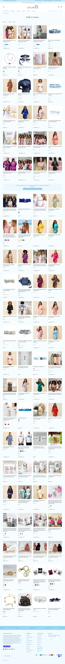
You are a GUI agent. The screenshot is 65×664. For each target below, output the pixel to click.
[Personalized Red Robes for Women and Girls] (55, 410)
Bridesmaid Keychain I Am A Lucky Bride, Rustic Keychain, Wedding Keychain (24, 580)
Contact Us (39, 640)
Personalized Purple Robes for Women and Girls (24, 265)
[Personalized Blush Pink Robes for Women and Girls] (10, 358)
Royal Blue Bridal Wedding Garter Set (24, 209)
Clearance (33, 10)
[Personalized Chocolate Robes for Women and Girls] (55, 281)
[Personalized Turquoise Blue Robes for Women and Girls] (55, 226)
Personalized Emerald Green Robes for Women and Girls (39, 394)
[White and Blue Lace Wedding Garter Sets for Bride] (55, 85)
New (9, 10)
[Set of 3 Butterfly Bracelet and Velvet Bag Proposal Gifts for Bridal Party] (55, 548)
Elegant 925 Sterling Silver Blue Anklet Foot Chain (9, 68)
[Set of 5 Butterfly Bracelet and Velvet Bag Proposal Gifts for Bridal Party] (25, 548)
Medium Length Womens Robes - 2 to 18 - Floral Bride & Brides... (9, 41)
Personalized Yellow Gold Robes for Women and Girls (39, 235)
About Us (27, 635)
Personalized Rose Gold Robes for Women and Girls (40, 317)
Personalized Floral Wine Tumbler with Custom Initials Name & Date (24, 476)
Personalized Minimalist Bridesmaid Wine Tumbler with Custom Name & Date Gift (40, 476)
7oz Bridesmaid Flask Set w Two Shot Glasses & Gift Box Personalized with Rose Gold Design (24, 609)
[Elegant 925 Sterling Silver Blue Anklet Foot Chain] (10, 59)
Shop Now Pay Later (29, 644)
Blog (38, 651)
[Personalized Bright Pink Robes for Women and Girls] (55, 256)
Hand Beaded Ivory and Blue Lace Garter (9, 340)
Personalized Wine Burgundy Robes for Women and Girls (39, 290)
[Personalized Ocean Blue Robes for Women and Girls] (55, 332)
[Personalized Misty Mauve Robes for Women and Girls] (55, 308)
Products (23, 10)
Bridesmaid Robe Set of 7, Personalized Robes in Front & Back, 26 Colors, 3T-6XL (9, 210)
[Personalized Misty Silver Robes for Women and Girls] (25, 385)
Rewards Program (51, 10)
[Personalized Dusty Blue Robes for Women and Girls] (10, 438)
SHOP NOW (39, 2)
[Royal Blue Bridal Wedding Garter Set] (25, 201)
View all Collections (29, 637)
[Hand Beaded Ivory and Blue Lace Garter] (10, 332)
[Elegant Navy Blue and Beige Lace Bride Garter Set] (25, 59)
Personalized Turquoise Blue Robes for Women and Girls (54, 235)
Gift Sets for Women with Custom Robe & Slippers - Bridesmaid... (9, 147)
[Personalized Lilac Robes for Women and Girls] (40, 112)
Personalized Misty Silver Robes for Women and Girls (24, 394)
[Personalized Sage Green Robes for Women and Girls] (55, 201)
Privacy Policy (28, 651)
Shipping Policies (40, 648)
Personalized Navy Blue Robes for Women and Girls (10, 501)
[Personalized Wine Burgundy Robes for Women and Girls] (40, 281)
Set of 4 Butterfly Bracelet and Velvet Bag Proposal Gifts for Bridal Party (39, 557)
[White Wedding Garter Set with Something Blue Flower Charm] (25, 358)
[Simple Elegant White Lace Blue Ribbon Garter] (40, 600)
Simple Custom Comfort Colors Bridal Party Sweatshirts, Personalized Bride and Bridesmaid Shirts (24, 290)
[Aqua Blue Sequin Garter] (25, 410)
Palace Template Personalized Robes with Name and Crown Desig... (9, 173)
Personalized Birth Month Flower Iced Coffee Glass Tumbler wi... (9, 121)
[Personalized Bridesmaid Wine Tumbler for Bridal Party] (55, 467)
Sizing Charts (28, 642)
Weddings (12, 10)
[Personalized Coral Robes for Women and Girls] (55, 138)
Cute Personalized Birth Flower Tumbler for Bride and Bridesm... (39, 68)
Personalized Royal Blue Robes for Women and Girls (23, 121)
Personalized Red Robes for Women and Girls (54, 419)
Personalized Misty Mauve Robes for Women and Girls (54, 317)
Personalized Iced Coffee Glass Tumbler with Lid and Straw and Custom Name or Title (9, 394)
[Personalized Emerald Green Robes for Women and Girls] (40, 385)
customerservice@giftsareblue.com (48, 0)
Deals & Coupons (29, 640)
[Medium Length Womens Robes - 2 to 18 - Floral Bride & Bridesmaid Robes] (10, 32)
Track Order (39, 637)
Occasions (18, 10)
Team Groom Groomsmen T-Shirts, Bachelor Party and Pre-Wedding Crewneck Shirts (24, 447)
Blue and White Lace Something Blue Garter (54, 41)
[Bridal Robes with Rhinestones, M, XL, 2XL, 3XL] (25, 85)
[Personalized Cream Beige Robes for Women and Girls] (40, 492)
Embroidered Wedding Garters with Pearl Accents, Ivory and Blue (25, 341)
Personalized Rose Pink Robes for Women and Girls (40, 341)
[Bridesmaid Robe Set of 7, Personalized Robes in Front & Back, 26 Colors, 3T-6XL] (10, 201)
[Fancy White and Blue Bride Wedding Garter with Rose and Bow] (55, 112)
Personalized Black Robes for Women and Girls (10, 317)
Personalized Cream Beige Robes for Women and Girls (39, 501)
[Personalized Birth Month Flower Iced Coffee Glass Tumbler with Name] (10, 112)
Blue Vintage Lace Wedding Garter (38, 366)
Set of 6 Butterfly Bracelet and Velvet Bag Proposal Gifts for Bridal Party (9, 557)
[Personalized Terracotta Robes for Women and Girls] (10, 85)
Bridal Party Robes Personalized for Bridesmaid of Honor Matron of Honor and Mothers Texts (24, 317)
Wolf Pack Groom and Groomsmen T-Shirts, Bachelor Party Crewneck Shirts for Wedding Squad (54, 580)
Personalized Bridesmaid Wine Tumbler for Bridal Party (54, 476)
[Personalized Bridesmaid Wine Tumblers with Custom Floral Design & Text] (10, 467)
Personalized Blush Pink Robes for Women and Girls (8, 367)
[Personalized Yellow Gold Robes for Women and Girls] (40, 226)
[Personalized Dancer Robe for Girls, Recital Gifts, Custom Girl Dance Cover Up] (55, 59)
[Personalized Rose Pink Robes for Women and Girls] (40, 332)
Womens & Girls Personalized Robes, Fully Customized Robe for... (24, 41)
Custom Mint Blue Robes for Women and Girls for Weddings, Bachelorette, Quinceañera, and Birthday (24, 501)
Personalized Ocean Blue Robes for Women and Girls (54, 341)
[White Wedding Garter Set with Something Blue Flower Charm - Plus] (40, 438)
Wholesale (60, 10)
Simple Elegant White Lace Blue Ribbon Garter (39, 609)
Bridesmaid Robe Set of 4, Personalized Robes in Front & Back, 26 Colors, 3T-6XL (55, 394)
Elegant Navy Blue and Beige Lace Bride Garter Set (24, 68)
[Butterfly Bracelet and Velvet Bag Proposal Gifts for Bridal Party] (10, 571)
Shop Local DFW (5, 10)
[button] (61, 7)
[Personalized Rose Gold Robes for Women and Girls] (40, 308)
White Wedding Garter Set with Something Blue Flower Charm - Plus (39, 447)
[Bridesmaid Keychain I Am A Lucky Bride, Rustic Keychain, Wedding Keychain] (25, 571)
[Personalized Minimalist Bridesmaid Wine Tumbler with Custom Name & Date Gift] (40, 467)
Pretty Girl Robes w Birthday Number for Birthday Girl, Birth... (55, 173)
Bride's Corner (7, 13)
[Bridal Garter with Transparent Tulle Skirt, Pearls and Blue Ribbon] (55, 600)
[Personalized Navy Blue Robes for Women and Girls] (10, 492)
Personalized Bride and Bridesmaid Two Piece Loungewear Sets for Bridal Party (54, 367)
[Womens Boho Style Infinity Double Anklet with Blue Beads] (10, 600)
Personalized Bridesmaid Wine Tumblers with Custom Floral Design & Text (9, 476)
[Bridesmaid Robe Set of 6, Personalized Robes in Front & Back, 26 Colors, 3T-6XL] (25, 164)
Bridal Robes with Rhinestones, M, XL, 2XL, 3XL (24, 94)
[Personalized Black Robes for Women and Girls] (10, 308)
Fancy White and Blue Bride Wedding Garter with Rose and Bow (54, 121)
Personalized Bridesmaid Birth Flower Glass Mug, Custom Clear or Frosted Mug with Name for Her (55, 447)
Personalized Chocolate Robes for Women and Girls (55, 290)
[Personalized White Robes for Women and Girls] (40, 85)
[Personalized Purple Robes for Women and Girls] (25, 256)
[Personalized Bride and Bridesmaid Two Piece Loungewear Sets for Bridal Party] (55, 358)
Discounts (56, 10)
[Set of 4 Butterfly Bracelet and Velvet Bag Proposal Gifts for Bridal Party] (40, 548)
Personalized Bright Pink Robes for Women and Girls (54, 265)
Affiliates (27, 648)
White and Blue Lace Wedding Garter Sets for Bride (55, 94)
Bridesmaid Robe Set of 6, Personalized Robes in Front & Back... (24, 173)
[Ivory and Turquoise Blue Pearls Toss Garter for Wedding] (10, 281)
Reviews (38, 644)
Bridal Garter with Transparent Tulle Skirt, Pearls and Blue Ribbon (54, 609)
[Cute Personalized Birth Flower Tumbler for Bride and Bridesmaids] (40, 59)
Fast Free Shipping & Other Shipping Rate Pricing (32, 188)
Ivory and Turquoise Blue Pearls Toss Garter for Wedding (9, 290)
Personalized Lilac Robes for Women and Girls (39, 121)
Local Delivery (39, 646)
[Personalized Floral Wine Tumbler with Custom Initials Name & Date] (25, 467)
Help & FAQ (39, 642)
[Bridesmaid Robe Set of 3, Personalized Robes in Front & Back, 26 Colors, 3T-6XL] (40, 256)
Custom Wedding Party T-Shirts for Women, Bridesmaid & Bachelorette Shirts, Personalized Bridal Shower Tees (9, 235)
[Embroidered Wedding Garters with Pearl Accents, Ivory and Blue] (25, 332)
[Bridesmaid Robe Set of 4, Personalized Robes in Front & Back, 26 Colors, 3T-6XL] (55, 385)
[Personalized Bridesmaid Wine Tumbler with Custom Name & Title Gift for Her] (40, 201)
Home (4, 13)
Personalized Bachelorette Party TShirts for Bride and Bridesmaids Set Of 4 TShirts (54, 529)
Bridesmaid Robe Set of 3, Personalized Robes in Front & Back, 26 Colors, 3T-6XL (40, 265)
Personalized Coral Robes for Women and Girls (55, 147)
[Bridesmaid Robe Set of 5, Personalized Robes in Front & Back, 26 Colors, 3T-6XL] (25, 138)
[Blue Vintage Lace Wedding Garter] (40, 358)
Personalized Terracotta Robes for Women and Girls (8, 94)
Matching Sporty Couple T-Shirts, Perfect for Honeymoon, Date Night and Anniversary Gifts (9, 419)
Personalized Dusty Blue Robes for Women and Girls (8, 447)
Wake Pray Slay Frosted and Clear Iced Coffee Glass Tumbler (39, 419)
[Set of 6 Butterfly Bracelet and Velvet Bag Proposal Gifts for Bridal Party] (10, 548)
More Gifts (28, 10)
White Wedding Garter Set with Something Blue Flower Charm (23, 367)
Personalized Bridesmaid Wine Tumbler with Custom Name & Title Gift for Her (39, 210)
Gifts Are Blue (6, 660)
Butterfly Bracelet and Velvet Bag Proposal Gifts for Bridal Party (8, 580)
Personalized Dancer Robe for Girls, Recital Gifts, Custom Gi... (54, 68)
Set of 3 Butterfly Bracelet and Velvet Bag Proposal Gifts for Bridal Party (55, 557)
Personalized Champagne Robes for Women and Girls (9, 265)
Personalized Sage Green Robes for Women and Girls (54, 210)
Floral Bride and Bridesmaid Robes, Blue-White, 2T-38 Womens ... (39, 41)
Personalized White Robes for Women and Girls (40, 94)
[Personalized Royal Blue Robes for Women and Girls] (25, 112)
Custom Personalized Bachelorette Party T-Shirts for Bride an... (39, 173)
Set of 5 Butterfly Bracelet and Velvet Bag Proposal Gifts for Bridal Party (24, 557)
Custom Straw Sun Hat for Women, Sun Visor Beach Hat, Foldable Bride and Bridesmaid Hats (24, 235)
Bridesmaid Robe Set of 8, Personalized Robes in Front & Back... (39, 147)
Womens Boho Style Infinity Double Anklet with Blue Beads (9, 609)
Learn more (12, 0)
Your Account (39, 635)
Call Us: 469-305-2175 (38, 0)
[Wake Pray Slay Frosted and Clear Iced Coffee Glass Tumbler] (40, 410)
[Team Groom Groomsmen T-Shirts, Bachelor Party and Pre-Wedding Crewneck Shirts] (25, 438)
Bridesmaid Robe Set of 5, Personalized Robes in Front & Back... (24, 147)
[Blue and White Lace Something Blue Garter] (55, 32)
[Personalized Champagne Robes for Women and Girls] (10, 256)
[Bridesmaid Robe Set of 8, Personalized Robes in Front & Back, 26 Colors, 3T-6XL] (40, 138)
